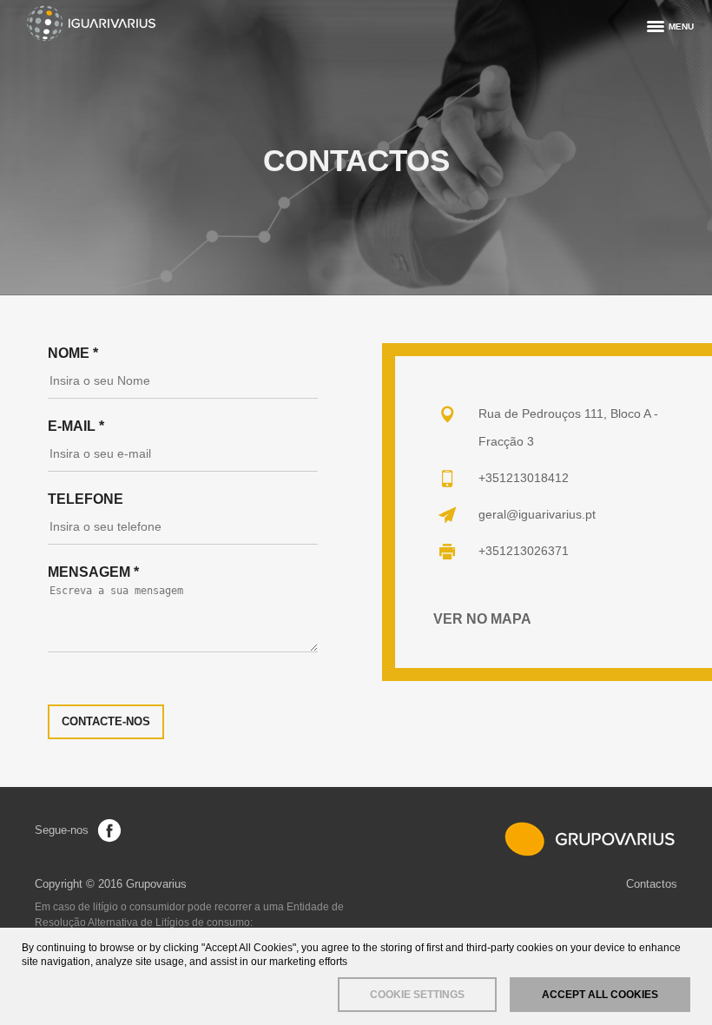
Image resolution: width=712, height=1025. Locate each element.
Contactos (651, 883)
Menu (681, 26)
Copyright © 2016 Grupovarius (111, 883)
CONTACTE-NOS (106, 721)
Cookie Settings (417, 995)
